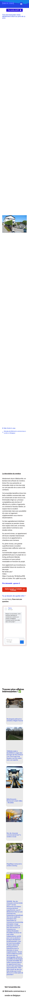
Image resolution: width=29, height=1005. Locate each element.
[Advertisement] (14, 454)
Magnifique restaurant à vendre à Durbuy (14, 864)
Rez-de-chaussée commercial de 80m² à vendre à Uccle (14, 834)
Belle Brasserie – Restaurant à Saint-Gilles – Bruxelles (14, 800)
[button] (21, 4)
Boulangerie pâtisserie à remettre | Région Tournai (15, 719)
